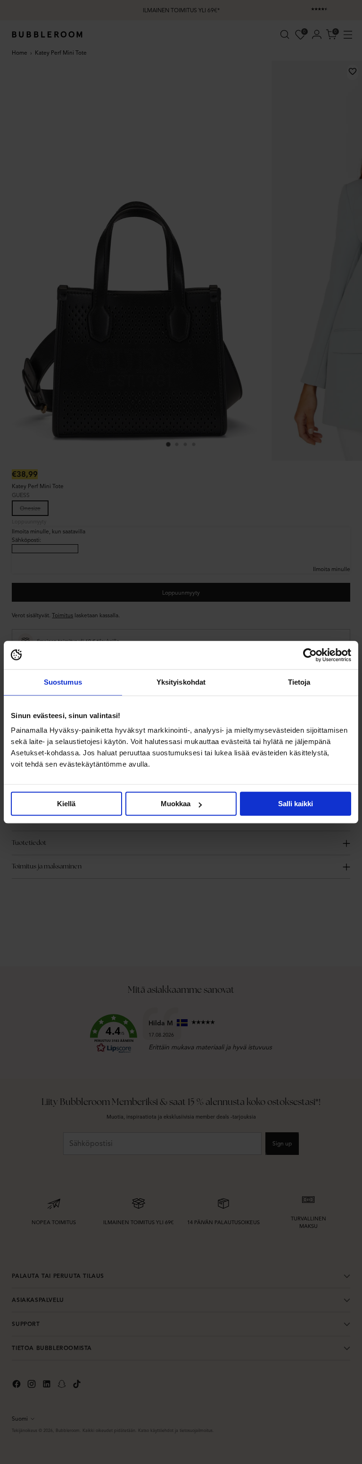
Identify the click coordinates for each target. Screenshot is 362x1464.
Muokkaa (175, 804)
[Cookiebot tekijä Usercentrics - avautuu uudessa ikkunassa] (310, 655)
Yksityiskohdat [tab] (181, 682)
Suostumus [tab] (63, 682)
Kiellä (66, 804)
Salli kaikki (295, 804)
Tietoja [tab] (299, 682)
